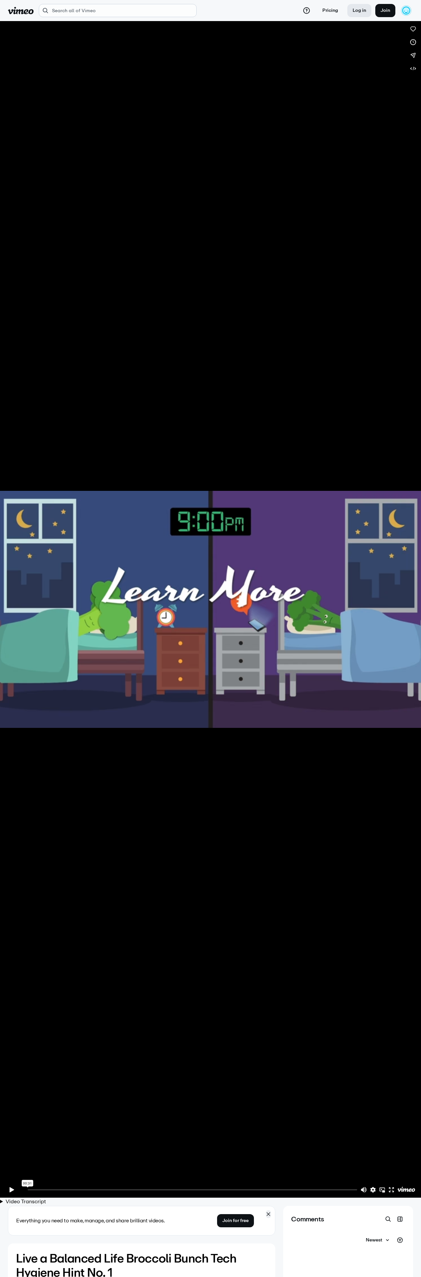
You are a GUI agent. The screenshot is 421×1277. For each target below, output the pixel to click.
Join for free (235, 1220)
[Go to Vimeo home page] (21, 10)
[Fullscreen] (391, 1190)
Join (385, 10)
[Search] (388, 1219)
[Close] (268, 1214)
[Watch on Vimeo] (406, 1190)
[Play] (12, 1189)
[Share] (413, 55)
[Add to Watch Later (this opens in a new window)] (413, 42)
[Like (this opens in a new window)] (413, 29)
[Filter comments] (400, 1240)
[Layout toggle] (400, 1219)
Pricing (330, 10)
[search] (118, 10)
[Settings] (373, 1190)
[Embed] (413, 68)
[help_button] (306, 10)
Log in (359, 10)
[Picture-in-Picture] (382, 1190)
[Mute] (364, 1190)
